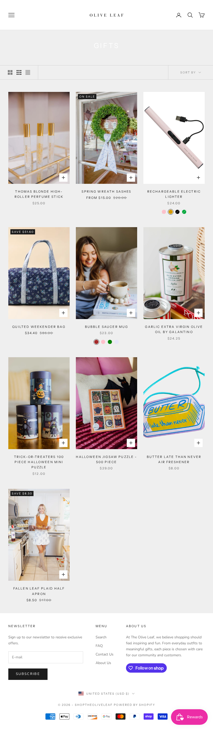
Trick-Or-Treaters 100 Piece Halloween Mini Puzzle (39, 462)
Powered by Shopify (134, 705)
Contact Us (105, 654)
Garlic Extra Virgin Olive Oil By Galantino (174, 329)
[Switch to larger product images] (10, 72)
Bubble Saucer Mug (106, 327)
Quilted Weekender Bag (38, 327)
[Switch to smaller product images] (19, 72)
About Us (103, 662)
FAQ (99, 645)
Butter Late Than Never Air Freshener (174, 459)
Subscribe (28, 674)
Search (101, 637)
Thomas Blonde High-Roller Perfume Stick (39, 194)
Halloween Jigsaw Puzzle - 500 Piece (106, 459)
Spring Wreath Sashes (106, 191)
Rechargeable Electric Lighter (174, 194)
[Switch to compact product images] (27, 72)
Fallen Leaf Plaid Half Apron (39, 591)
